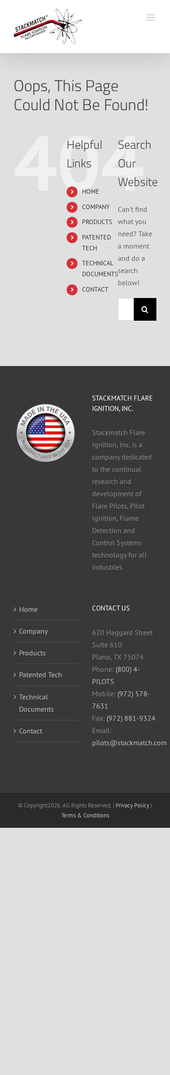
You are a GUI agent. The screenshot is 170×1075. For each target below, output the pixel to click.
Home (28, 609)
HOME (90, 191)
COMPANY (96, 207)
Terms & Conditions (85, 815)
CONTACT (95, 289)
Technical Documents (36, 702)
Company (33, 630)
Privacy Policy (132, 805)
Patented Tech (40, 674)
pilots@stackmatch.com (129, 742)
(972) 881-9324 (131, 718)
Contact (30, 730)
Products (32, 652)
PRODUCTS (97, 222)
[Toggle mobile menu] (151, 17)
